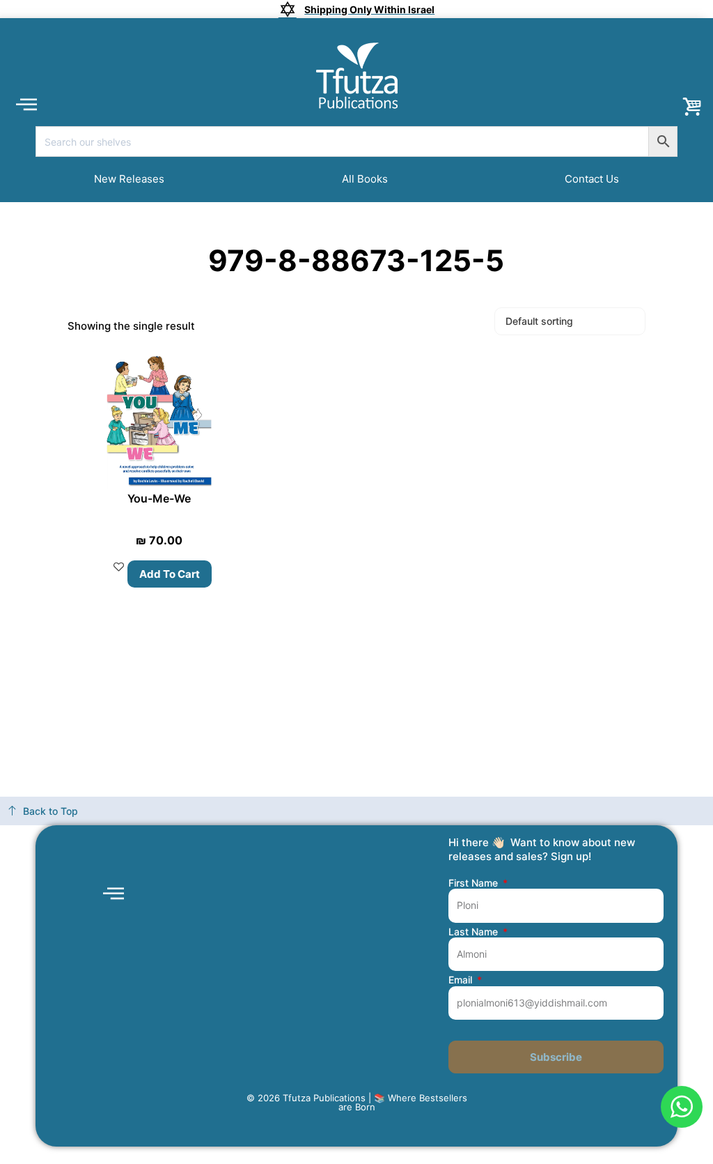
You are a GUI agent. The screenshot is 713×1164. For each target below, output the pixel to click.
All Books (365, 178)
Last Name (474, 931)
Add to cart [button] (169, 574)
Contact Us (592, 178)
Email (461, 980)
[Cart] (692, 107)
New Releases (129, 178)
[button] (26, 103)
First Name (474, 883)
